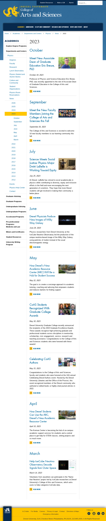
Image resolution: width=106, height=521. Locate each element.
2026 (13, 103)
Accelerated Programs (15, 217)
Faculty (12, 64)
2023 (13, 114)
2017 (13, 162)
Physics (48, 33)
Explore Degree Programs (16, 46)
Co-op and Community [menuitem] (42, 27)
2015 (13, 169)
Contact (12, 191)
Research (13, 67)
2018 (13, 158)
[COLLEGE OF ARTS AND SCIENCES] (32, 16)
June (33, 208)
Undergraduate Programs (16, 212)
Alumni (71, 2)
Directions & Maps (73, 511)
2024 (13, 110)
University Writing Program (13, 243)
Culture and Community (14, 81)
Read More (37, 91)
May (33, 257)
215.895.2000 (77, 519)
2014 (13, 173)
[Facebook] (89, 515)
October (36, 50)
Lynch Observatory (17, 71)
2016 (13, 165)
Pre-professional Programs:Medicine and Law (13, 224)
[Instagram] (94, 515)
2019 (13, 155)
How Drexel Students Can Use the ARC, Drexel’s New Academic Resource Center (42, 416)
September (38, 102)
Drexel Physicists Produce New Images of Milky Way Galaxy (42, 220)
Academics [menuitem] (21, 27)
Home (7, 33)
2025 (13, 107)
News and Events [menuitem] (76, 27)
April (33, 403)
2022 (13, 144)
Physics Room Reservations (15, 94)
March (35, 453)
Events (12, 184)
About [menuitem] (86, 27)
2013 (13, 176)
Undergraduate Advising (15, 207)
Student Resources (46, 2)
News (57, 33)
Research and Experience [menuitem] (60, 27)
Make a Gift (61, 2)
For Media (34, 511)
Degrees (13, 60)
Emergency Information (51, 514)
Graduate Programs (14, 201)
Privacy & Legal (52, 511)
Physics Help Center (17, 188)
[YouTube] (98, 515)
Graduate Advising (13, 196)
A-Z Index (25, 511)
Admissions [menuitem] (30, 27)
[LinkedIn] (103, 515)
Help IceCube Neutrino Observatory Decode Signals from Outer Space (43, 464)
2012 (13, 180)
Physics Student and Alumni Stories (17, 75)
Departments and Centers (33, 33)
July (32, 151)
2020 (13, 151)
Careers (42, 511)
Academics (16, 33)
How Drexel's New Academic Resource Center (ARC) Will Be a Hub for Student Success (42, 270)
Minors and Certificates (15, 232)
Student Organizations (15, 88)
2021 (13, 148)
